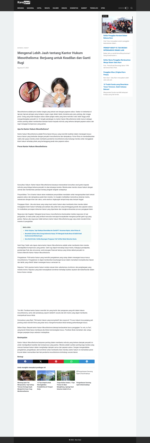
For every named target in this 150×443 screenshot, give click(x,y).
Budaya (64, 8)
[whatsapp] (71, 361)
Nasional (30, 8)
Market (84, 8)
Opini (103, 8)
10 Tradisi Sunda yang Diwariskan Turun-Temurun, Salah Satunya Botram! (115, 86)
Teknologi (94, 8)
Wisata (47, 8)
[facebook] (25, 361)
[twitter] (40, 361)
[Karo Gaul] (25, 2)
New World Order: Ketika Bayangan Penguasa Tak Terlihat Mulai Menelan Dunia (51, 239)
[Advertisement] (56, 29)
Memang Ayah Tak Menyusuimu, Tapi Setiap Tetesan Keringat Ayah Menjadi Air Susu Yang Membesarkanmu (25, 387)
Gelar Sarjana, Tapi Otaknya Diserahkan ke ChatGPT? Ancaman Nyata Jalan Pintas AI (52, 230)
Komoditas (74, 8)
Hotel (39, 8)
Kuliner (56, 8)
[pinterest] (56, 361)
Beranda (20, 8)
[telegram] (87, 361)
